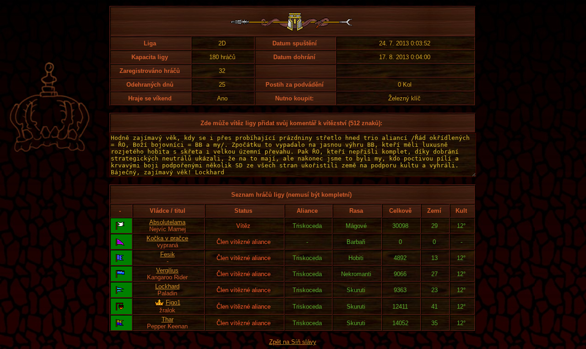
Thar (168, 319)
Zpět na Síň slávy (292, 341)
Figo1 (173, 302)
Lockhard (167, 286)
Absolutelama (167, 222)
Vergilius (167, 270)
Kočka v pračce (167, 238)
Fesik (167, 254)
